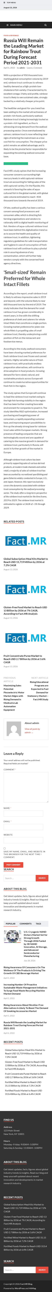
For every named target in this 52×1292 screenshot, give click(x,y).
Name (7, 808)
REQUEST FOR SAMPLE (16, 163)
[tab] (10, 924)
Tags (38, 924)
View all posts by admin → (32, 730)
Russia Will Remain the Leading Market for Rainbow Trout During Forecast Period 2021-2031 (25, 1025)
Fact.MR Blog (26, 1284)
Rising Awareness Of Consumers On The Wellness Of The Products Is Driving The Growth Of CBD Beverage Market (24, 970)
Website (8, 835)
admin (22, 68)
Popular (10, 924)
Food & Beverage (11, 35)
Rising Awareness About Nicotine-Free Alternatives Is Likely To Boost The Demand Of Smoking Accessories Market (26, 1008)
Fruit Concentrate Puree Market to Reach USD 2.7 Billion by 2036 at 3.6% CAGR (24, 659)
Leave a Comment (34, 68)
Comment (10, 769)
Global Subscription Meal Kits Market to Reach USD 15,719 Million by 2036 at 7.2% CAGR (26, 562)
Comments (25, 924)
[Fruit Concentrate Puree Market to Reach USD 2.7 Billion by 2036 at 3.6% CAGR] (26, 652)
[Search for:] (26, 878)
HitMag (32, 1288)
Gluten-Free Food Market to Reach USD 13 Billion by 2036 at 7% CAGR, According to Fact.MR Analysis (25, 610)
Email (8, 821)
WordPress (20, 1288)
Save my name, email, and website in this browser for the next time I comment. (24, 854)
